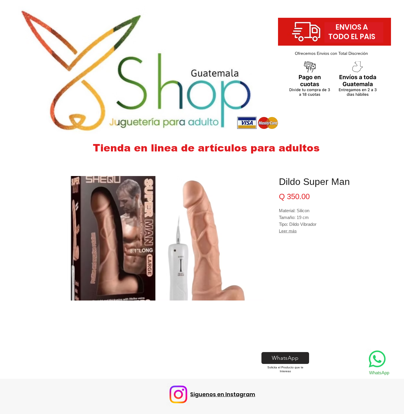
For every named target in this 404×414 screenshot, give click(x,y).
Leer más (288, 230)
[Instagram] (178, 394)
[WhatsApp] (377, 359)
